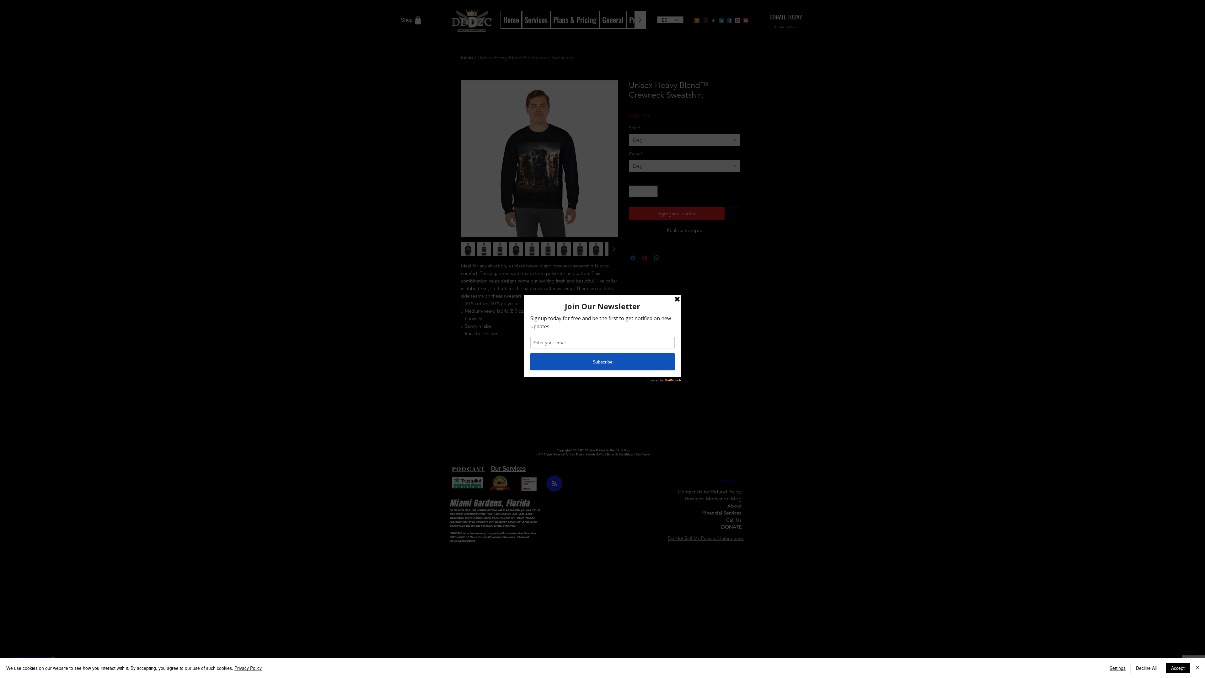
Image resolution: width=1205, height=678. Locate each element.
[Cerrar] (1197, 668)
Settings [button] (1118, 668)
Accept (1178, 668)
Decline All (1146, 668)
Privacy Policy (248, 668)
